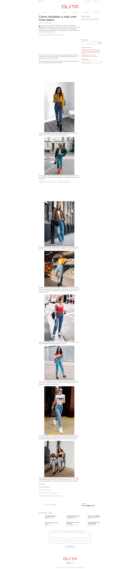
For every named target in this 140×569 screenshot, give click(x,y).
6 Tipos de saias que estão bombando (89, 56)
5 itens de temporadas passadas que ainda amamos (53, 34)
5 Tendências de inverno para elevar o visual (90, 49)
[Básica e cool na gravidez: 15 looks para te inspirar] (84, 517)
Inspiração (96, 12)
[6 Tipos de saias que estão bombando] (63, 524)
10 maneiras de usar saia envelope (45, 490)
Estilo (44, 12)
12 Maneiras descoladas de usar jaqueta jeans (90, 51)
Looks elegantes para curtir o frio (88, 54)
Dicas (54, 12)
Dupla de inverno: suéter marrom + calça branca (48, 493)
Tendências (75, 12)
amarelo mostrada (54, 133)
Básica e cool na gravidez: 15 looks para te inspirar (94, 516)
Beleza (64, 12)
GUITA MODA (53, 504)
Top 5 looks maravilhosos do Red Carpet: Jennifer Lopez (50, 495)
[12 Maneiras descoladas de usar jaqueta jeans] (63, 517)
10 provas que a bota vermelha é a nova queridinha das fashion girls (56, 181)
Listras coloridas (42, 381)
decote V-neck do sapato (74, 479)
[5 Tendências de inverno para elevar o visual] (41, 517)
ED (82, 567)
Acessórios (86, 12)
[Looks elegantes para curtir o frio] (41, 524)
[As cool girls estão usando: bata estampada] (84, 524)
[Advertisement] (59, 45)
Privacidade (88, 1)
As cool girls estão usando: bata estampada (94, 523)
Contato (95, 1)
